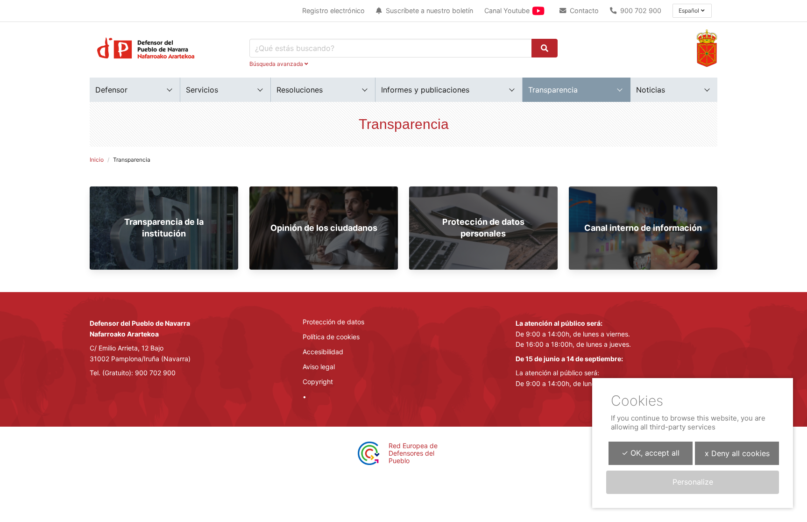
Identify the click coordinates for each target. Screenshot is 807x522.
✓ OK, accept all (651, 453)
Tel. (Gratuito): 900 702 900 (133, 373)
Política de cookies (331, 337)
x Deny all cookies (737, 453)
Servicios (202, 89)
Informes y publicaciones (425, 89)
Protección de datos (333, 322)
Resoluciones (299, 89)
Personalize (692, 481)
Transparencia (553, 89)
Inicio (97, 159)
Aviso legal (319, 367)
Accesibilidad (323, 352)
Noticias (650, 89)
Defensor (111, 89)
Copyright (318, 382)
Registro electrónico (333, 10)
